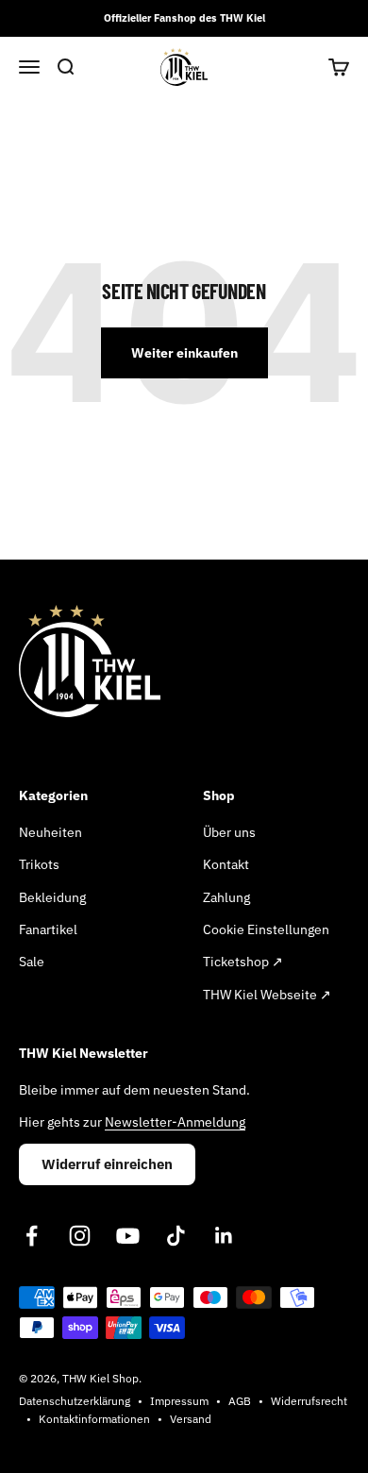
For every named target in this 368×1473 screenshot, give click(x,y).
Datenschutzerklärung (74, 1401)
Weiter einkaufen (184, 352)
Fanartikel (48, 929)
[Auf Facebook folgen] (31, 1235)
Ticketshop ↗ (243, 961)
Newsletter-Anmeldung (175, 1121)
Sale (31, 961)
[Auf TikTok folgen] (176, 1235)
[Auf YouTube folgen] (128, 1235)
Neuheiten (50, 832)
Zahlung (226, 897)
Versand (190, 1419)
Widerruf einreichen (107, 1164)
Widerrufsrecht (309, 1401)
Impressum (179, 1401)
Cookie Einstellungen (266, 929)
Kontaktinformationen (94, 1419)
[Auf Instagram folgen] (79, 1235)
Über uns (229, 832)
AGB (239, 1401)
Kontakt (226, 864)
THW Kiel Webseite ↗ (267, 994)
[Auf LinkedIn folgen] (224, 1235)
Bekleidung (52, 897)
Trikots (39, 864)
